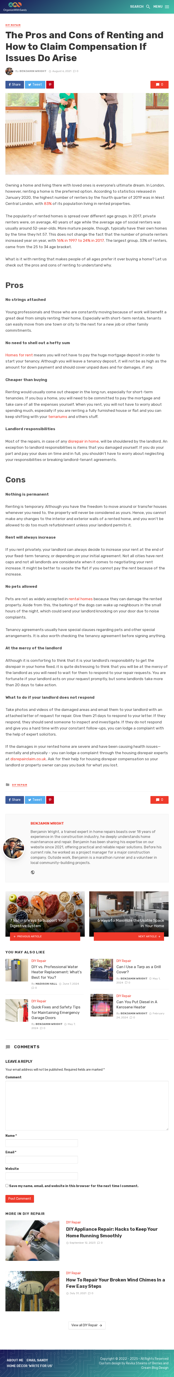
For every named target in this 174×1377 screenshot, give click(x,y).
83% (48, 203)
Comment (13, 1077)
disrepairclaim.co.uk (28, 759)
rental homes (81, 599)
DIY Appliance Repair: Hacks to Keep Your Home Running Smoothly (112, 1232)
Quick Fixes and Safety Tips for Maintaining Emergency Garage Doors (55, 1012)
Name (11, 1136)
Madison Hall (46, 983)
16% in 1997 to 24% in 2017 (80, 240)
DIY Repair (13, 25)
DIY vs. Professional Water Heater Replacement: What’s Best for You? (56, 972)
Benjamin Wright (32, 71)
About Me (15, 1360)
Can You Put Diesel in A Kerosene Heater (136, 1005)
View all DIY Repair (84, 1325)
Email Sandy (37, 1360)
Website (12, 1169)
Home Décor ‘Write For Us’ (30, 1366)
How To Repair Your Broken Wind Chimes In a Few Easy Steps (115, 1283)
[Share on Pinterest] (50, 85)
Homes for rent (19, 355)
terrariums (57, 416)
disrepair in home (83, 441)
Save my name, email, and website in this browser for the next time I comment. (73, 1186)
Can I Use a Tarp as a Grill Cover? (138, 969)
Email (10, 1152)
